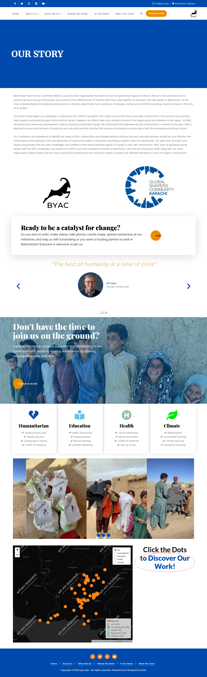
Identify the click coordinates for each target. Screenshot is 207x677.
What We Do (85, 663)
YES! (159, 235)
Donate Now (156, 13)
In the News (126, 663)
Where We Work (106, 663)
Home (54, 663)
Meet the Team (147, 663)
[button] (18, 286)
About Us (67, 663)
